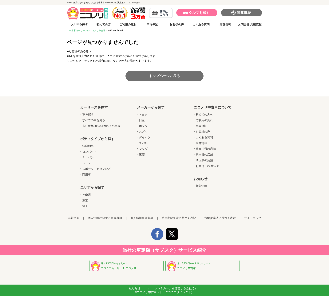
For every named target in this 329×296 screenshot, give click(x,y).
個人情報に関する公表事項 (105, 218)
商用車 (86, 174)
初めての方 (104, 24)
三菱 (142, 154)
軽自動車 (88, 146)
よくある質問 (201, 24)
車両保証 (152, 24)
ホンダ (143, 126)
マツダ (143, 148)
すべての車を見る (93, 120)
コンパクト (89, 151)
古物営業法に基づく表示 (220, 218)
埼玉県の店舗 (204, 160)
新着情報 (201, 186)
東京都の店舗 (204, 154)
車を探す (88, 114)
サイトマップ (252, 218)
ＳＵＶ (86, 163)
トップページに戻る (164, 76)
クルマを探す (199, 12)
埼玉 (85, 206)
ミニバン (88, 157)
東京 (85, 200)
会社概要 (73, 218)
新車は (164, 13)
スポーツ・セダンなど (96, 168)
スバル (143, 143)
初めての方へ (204, 114)
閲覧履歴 (244, 12)
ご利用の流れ (128, 24)
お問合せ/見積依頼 (250, 24)
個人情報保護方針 (141, 218)
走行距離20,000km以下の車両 (101, 126)
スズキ (143, 131)
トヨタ (143, 114)
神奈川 (86, 194)
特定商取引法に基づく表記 (179, 218)
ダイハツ (144, 137)
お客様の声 (177, 24)
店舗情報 (225, 24)
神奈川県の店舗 (206, 148)
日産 (142, 120)
